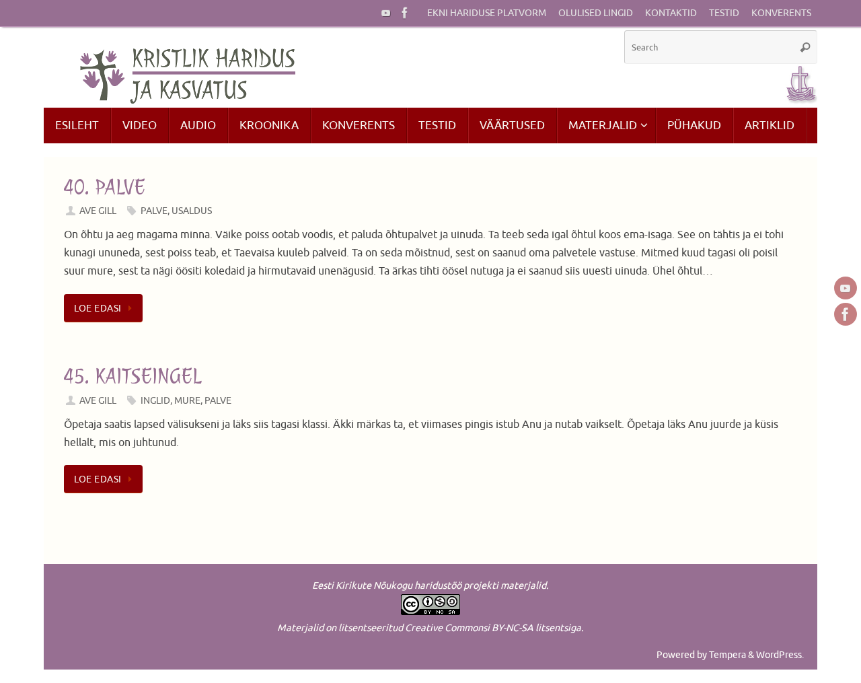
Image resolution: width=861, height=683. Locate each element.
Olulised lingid (595, 13)
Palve (154, 211)
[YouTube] (386, 12)
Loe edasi (98, 308)
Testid (724, 13)
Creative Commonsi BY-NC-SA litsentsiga (493, 628)
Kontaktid (671, 13)
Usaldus (192, 211)
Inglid (155, 400)
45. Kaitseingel (132, 376)
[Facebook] (405, 12)
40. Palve (104, 187)
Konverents (781, 13)
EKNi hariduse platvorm (486, 13)
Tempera (727, 655)
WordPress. (780, 655)
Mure (187, 400)
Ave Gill (97, 211)
